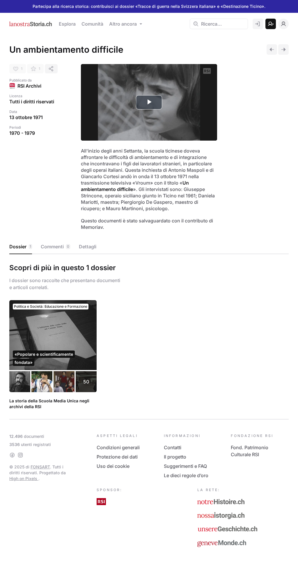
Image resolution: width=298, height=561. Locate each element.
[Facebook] (12, 455)
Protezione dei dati (117, 457)
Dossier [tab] (20, 246)
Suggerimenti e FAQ (185, 466)
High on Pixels (23, 478)
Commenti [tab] (55, 246)
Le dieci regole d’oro (186, 475)
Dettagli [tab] (87, 246)
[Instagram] (20, 455)
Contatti (172, 447)
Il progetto (175, 457)
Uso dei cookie (113, 466)
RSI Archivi (29, 86)
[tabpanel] (149, 335)
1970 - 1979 (22, 133)
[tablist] (149, 247)
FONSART (40, 466)
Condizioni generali (118, 447)
